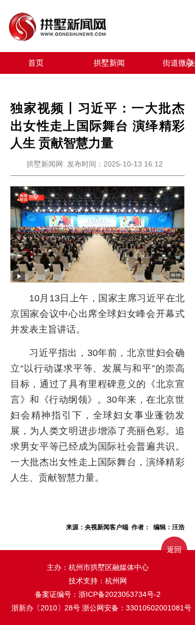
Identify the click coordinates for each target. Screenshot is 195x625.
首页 (36, 62)
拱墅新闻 (109, 62)
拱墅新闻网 (45, 164)
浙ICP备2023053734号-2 (120, 594)
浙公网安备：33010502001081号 (136, 608)
